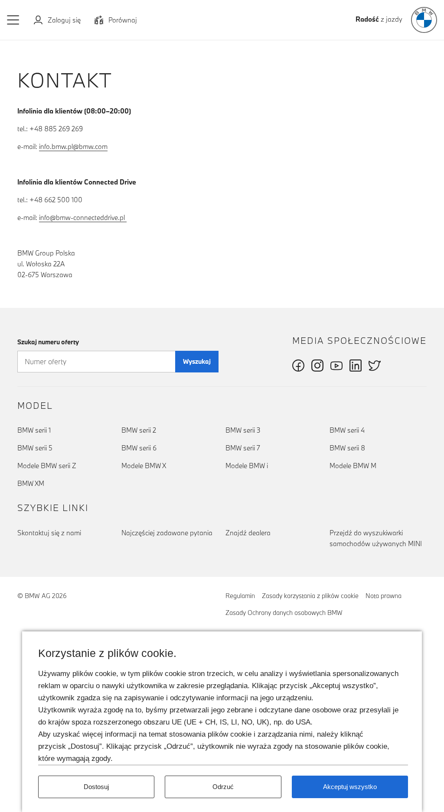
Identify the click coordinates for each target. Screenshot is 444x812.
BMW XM (30, 483)
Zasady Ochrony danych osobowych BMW (284, 612)
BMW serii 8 (347, 447)
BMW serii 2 (138, 430)
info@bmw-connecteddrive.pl (83, 217)
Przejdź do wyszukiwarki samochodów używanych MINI (376, 538)
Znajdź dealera (248, 532)
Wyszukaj (197, 361)
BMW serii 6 (139, 447)
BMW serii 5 (34, 447)
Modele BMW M (353, 465)
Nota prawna (384, 596)
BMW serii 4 (347, 430)
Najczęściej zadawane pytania (166, 532)
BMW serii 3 (243, 430)
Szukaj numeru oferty (48, 342)
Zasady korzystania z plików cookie (310, 596)
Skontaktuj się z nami (65, 532)
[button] (13, 20)
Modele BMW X (143, 465)
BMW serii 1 (34, 430)
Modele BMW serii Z (46, 465)
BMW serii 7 (242, 447)
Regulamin (240, 596)
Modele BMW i (246, 465)
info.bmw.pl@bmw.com (73, 146)
